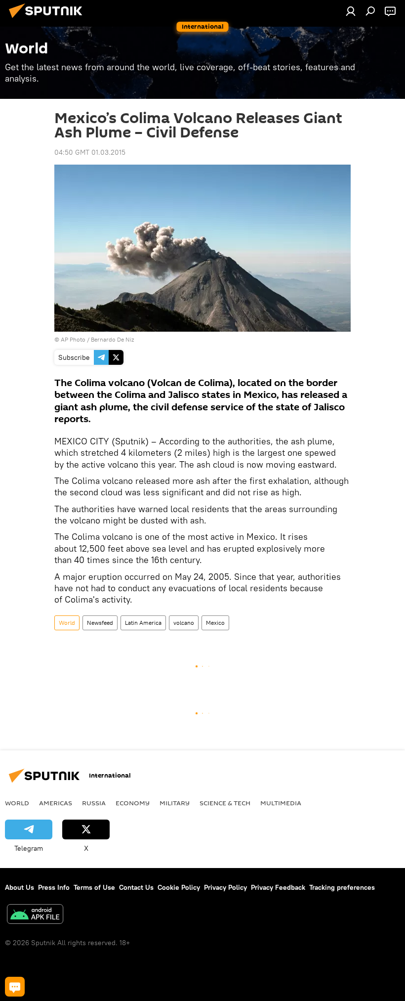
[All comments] (15, 987)
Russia (94, 802)
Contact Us (136, 887)
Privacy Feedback (278, 887)
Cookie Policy (179, 887)
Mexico (215, 622)
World (67, 622)
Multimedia (280, 802)
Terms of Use (94, 887)
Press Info (54, 887)
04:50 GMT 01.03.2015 (89, 152)
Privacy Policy (225, 887)
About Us (19, 887)
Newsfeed (100, 622)
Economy (133, 802)
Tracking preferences (342, 887)
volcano (183, 622)
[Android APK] (35, 915)
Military (175, 802)
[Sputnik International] (48, 19)
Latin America (143, 622)
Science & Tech (225, 802)
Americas (55, 802)
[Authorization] (351, 11)
